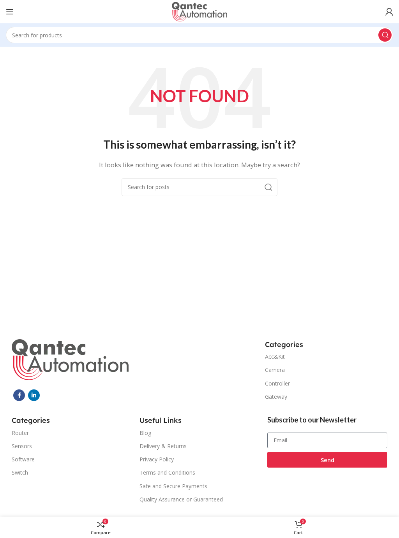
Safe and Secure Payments (173, 486)
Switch (20, 472)
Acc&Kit (275, 356)
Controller (277, 383)
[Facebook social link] (19, 395)
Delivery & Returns (163, 446)
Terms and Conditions (167, 472)
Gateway (276, 396)
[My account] (389, 11)
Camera (275, 369)
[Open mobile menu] (10, 11)
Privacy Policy (156, 459)
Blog (145, 432)
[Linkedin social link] (34, 395)
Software (23, 459)
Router (20, 432)
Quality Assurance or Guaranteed (181, 499)
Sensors (22, 446)
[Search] (385, 35)
